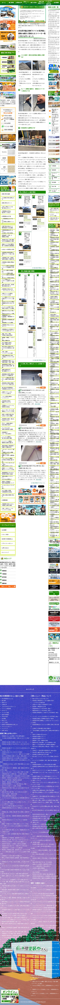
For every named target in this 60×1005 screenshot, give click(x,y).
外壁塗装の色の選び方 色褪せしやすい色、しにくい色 (14, 742)
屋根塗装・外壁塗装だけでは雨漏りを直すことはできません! (16, 778)
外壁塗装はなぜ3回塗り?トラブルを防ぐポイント (8, 330)
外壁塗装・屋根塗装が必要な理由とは (10, 782)
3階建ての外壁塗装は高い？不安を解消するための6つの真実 (15, 776)
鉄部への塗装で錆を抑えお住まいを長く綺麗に (8, 415)
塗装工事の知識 (6, 194)
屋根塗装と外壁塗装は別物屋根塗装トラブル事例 (8, 321)
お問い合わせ (5, 548)
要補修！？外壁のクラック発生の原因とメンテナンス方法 (15, 823)
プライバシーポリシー (7, 543)
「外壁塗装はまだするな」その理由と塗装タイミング (8, 221)
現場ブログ (26, 24)
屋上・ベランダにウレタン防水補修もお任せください (8, 464)
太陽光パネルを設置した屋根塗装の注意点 (54, 432)
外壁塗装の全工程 (6, 216)
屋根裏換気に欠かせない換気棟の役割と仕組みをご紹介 (14, 913)
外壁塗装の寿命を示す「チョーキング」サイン (8, 289)
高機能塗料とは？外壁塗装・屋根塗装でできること (8, 317)
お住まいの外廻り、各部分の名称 (9, 794)
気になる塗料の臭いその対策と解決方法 (54, 284)
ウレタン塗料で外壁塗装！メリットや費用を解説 (7, 272)
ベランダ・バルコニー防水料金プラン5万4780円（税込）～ (46, 716)
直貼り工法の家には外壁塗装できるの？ (54, 382)
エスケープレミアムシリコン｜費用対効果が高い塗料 (44, 905)
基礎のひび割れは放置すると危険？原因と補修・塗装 (14, 931)
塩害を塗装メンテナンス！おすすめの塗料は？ (7, 478)
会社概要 (56, 2)
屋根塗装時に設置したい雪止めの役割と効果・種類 (8, 366)
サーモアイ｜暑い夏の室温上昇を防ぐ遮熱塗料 (43, 893)
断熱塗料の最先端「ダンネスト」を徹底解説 (54, 449)
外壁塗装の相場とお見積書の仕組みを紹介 (54, 257)
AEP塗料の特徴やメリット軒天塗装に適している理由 (54, 535)
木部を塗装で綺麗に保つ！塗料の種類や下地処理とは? (54, 436)
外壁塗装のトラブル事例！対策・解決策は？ (54, 467)
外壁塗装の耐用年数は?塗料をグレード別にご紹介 (8, 254)
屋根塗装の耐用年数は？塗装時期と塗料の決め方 (54, 472)
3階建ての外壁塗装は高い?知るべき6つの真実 (54, 288)
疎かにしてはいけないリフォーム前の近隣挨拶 (54, 279)
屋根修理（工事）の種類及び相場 (7, 236)
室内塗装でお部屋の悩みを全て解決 (40, 754)
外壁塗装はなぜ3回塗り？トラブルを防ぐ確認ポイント (14, 841)
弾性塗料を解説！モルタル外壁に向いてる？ (54, 512)
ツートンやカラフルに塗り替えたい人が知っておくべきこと (55, 130)
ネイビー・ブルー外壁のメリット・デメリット (54, 481)
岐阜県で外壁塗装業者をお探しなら (10, 724)
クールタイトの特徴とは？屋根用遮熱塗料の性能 (54, 526)
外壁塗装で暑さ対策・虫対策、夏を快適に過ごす (43, 874)
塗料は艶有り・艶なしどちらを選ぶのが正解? (54, 387)
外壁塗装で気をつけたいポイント (8, 325)
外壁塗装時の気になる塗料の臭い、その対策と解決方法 (14, 774)
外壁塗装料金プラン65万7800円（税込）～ (42, 708)
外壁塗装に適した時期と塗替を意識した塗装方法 (8, 258)
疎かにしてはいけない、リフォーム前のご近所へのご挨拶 (15, 772)
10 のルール (4, 710)
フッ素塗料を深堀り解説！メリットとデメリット (54, 508)
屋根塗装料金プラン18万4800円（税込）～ (42, 710)
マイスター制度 (5, 712)
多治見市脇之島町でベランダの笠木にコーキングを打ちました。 (53, 55)
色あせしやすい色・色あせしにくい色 (55, 123)
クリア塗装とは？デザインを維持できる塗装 (8, 281)
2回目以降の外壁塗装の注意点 (54, 315)
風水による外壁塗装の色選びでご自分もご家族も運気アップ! (16, 756)
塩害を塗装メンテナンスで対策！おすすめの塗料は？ (14, 915)
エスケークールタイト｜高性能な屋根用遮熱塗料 (43, 907)
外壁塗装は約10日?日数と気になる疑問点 (54, 275)
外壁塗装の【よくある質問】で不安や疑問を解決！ (13, 736)
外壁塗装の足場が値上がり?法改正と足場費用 (54, 355)
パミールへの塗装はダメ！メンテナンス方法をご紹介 (54, 441)
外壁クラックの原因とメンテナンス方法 (7, 294)
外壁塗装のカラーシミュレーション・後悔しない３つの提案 (15, 754)
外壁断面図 (5, 500)
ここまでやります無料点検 (38, 702)
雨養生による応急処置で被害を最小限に (54, 458)
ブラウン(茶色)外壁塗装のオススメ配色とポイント (54, 503)
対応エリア (4, 720)
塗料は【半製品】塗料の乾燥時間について (8, 482)
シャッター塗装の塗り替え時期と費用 (7, 437)
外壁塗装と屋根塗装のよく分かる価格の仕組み (43, 700)
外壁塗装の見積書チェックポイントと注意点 (54, 261)
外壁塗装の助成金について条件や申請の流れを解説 (44, 764)
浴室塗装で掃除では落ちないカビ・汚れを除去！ (43, 844)
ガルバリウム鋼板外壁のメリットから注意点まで (54, 306)
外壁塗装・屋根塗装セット (8, 66)
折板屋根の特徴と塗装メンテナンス (6, 401)
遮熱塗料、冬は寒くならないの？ (40, 955)
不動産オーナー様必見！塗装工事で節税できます (54, 347)
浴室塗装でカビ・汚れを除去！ (7, 433)
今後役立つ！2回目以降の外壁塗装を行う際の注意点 (44, 750)
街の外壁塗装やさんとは (7, 698)
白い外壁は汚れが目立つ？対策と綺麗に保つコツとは (54, 494)
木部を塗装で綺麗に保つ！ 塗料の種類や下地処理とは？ (15, 917)
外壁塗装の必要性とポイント (39, 736)
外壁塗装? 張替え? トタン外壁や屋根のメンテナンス (44, 776)
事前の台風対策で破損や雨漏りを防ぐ (54, 454)
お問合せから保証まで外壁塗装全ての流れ (42, 704)
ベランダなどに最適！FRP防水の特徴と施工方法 (8, 460)
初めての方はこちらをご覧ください (40, 698)
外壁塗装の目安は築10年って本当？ (6, 212)
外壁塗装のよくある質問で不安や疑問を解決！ (54, 235)
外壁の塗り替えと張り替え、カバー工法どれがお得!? (54, 293)
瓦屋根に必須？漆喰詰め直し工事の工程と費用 (43, 790)
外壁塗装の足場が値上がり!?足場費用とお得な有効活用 (45, 876)
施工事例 (11, 2)
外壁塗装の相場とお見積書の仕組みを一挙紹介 (43, 718)
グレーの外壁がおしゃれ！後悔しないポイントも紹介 (54, 485)
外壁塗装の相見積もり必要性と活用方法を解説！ (54, 253)
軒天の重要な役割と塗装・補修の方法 (7, 343)
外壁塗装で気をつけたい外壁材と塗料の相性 (8, 504)
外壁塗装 (8, 58)
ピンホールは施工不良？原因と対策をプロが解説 (8, 307)
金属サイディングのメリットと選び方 (7, 392)
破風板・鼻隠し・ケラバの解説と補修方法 (8, 339)
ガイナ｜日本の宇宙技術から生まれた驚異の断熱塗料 (44, 925)
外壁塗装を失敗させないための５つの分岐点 (12, 752)
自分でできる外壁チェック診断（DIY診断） (12, 786)
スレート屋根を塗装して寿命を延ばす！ (41, 866)
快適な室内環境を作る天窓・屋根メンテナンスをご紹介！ (45, 814)
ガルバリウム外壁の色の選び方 (54, 311)
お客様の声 (19, 2)
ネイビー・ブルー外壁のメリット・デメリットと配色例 (14, 941)
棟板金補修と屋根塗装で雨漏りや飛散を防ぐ (8, 446)
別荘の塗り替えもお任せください (54, 218)
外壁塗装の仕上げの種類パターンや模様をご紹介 (54, 517)
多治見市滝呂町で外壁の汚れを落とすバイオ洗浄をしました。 (53, 50)
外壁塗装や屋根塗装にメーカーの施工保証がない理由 (54, 342)
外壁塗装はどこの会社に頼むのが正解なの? (12, 855)
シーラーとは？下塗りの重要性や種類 (54, 333)
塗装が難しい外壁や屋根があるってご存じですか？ (54, 373)
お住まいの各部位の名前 (8, 249)
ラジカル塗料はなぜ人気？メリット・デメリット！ (54, 530)
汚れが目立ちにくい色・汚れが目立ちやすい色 (55, 117)
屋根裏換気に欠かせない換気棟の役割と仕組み (8, 473)
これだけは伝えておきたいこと (9, 706)
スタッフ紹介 (5, 534)
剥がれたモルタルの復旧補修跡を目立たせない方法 (8, 303)
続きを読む (37, 404)
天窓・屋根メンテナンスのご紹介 (7, 352)
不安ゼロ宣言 (5, 716)
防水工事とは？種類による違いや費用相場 (8, 455)
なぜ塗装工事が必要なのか (8, 198)
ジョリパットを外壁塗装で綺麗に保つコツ (54, 409)
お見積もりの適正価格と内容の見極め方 (54, 266)
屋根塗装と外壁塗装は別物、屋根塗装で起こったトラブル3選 (16, 849)
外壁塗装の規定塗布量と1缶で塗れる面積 (54, 418)
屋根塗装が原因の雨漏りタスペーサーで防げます (8, 383)
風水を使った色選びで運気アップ (55, 111)
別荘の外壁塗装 (36, 872)
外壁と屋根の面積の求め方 (8, 495)
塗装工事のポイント (7, 203)
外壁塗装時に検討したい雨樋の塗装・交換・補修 (8, 361)
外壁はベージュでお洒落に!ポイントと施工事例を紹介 (54, 499)
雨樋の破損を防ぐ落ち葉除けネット (6, 370)
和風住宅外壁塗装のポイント (54, 400)
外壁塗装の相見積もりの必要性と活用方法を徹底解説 (14, 843)
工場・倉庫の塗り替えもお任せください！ (54, 210)
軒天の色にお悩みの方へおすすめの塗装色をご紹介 (8, 348)
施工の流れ (34, 2)
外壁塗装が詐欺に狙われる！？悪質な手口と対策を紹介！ (15, 845)
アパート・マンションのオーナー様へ (54, 214)
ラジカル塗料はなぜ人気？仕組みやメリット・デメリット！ (15, 965)
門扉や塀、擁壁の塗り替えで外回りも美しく (42, 752)
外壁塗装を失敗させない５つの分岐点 (54, 244)
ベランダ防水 (8, 71)
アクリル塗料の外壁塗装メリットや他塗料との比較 (8, 267)
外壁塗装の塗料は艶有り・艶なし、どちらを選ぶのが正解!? (46, 963)
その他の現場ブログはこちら (38, 482)
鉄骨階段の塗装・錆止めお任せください (8, 419)
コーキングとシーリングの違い (8, 487)
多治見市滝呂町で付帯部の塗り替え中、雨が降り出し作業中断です (53, 60)
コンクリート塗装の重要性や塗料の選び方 (7, 442)
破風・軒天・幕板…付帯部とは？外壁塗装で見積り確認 (45, 800)
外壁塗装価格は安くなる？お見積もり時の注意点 (7, 231)
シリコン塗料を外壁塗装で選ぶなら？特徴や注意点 (8, 276)
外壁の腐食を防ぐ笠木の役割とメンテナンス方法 (8, 357)
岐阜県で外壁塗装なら (7, 539)
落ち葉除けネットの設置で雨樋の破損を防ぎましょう (44, 824)
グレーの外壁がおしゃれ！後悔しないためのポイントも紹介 (15, 943)
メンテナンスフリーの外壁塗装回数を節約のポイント (54, 302)
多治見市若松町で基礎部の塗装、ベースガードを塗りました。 (53, 28)
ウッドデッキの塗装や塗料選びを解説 (7, 428)
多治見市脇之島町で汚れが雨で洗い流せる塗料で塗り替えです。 (53, 23)
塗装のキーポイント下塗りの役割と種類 (54, 324)
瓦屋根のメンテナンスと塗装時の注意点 (8, 406)
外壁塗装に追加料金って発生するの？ (54, 248)
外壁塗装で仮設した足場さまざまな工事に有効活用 (54, 351)
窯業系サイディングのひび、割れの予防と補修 (54, 378)
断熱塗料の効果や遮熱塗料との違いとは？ (54, 445)
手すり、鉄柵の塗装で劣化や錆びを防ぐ (7, 424)
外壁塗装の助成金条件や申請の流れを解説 (54, 239)
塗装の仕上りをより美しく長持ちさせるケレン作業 (8, 312)
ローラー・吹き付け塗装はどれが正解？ (54, 414)
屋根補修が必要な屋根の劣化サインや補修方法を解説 (44, 826)
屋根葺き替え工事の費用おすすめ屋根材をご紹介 (8, 240)
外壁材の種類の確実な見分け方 (54, 297)
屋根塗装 (8, 62)
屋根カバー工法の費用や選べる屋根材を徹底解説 (8, 245)
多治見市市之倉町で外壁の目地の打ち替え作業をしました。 (53, 44)
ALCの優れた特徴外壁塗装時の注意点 (7, 491)
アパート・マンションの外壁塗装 (40, 870)
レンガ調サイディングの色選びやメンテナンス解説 (8, 299)
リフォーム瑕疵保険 (6, 708)
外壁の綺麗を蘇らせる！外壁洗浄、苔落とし (54, 423)
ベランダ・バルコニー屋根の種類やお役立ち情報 (8, 451)
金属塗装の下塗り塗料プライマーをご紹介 (54, 329)
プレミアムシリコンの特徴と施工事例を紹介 (54, 521)
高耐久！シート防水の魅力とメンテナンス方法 (8, 468)
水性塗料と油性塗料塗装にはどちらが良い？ (54, 391)
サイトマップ (5, 552)
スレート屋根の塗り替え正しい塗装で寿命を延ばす (8, 379)
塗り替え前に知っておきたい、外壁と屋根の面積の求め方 (15, 873)
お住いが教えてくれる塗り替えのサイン (7, 207)
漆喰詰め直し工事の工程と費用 (54, 405)
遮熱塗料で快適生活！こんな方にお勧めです (42, 909)
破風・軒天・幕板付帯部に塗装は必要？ (7, 334)
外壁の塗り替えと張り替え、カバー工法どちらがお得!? (14, 792)
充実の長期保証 (5, 714)
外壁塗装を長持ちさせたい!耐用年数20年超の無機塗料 (54, 338)
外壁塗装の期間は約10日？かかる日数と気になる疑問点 (14, 758)
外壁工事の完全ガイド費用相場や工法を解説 (7, 227)
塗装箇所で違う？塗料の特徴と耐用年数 (54, 320)
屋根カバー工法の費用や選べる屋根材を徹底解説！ (44, 744)
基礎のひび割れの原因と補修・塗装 (54, 463)
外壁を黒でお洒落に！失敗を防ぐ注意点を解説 (54, 490)
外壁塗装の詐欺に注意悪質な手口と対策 (54, 270)
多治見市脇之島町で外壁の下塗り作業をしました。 (53, 33)
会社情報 (4, 718)
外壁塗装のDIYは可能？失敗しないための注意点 (54, 369)
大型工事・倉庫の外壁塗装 (38, 868)
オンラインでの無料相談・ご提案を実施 (54, 230)
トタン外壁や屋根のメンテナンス (7, 397)
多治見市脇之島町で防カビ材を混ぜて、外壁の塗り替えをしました (53, 17)
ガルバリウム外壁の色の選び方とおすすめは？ (12, 805)
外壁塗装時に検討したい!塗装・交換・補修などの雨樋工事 (45, 818)
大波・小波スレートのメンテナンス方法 (7, 509)
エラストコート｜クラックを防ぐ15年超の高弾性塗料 (44, 915)
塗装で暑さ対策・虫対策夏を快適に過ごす (8, 285)
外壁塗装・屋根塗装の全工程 (39, 706)
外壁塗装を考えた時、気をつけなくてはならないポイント (15, 839)
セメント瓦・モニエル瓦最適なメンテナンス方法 (8, 410)
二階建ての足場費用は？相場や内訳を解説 (54, 360)
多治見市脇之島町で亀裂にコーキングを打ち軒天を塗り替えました (53, 39)
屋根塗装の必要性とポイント (39, 738)
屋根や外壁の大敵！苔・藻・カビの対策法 (54, 427)
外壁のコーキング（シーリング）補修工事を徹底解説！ (45, 770)
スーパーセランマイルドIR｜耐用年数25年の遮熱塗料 (44, 895)
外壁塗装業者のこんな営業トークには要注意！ (54, 364)
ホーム (4, 2)
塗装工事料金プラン (41, 2)
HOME (20, 24)
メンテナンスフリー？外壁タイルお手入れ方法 (54, 396)
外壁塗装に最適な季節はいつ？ (8, 263)
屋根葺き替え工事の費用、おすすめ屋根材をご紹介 (44, 742)
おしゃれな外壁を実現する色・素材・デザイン (54, 476)
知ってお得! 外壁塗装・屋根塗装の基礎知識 (12, 780)
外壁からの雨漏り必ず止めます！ (40, 734)
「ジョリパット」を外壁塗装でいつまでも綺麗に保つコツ (15, 879)
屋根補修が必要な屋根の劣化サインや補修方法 (8, 374)
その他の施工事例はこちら (38, 268)
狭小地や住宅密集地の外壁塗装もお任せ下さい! (8, 388)
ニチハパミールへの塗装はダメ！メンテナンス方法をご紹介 (15, 919)
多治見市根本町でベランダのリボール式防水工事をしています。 (53, 12)
